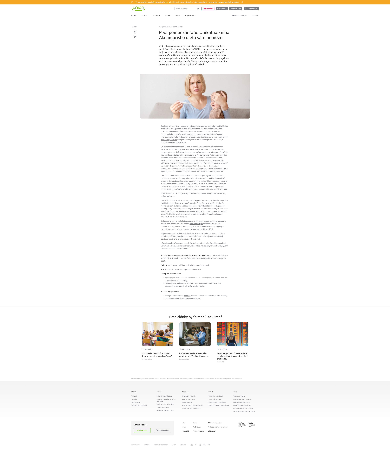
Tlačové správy (177, 26)
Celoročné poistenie (188, 399)
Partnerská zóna (135, 444)
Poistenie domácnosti (214, 399)
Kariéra (195, 423)
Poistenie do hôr (187, 402)
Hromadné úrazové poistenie (242, 399)
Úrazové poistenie (239, 396)
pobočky (187, 296)
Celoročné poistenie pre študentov (193, 405)
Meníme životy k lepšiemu (139, 405)
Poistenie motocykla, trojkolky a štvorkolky (166, 400)
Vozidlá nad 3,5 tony (163, 407)
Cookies (174, 444)
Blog (184, 423)
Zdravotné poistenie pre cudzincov (244, 411)
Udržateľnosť (212, 431)
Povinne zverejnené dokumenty (218, 427)
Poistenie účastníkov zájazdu (191, 408)
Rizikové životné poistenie (241, 402)
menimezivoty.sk (196, 224)
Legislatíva (183, 444)
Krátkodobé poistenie (189, 396)
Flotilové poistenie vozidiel (165, 410)
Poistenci (134, 396)
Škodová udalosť (162, 430)
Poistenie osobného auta (164, 396)
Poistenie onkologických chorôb (243, 408)
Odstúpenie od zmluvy (215, 423)
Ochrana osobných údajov (161, 444)
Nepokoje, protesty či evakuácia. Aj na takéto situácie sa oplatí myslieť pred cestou (232, 356)
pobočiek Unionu (197, 160)
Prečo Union (197, 427)
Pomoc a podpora (198, 431)
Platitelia (134, 399)
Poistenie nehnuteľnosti (215, 396)
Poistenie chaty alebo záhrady (217, 402)
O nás (184, 427)
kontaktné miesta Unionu (175, 269)
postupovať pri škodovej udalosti (228, 2)
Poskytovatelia (135, 402)
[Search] (198, 8)
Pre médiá (186, 431)
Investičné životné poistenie (242, 405)
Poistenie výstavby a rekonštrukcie (218, 405)
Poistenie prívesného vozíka (165, 404)
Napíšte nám (142, 430)
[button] (207, 8)
